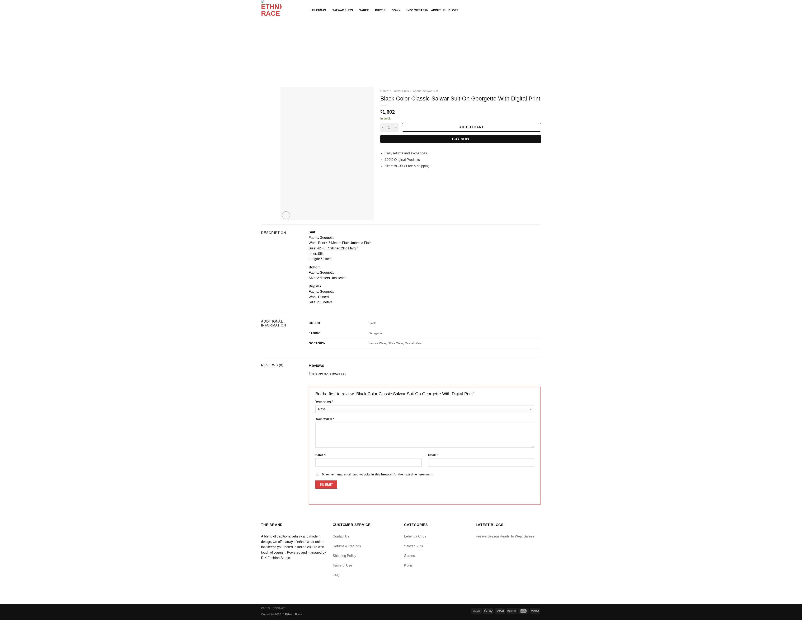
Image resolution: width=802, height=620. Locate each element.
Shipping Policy (344, 556)
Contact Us (341, 536)
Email (433, 454)
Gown (396, 10)
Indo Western (417, 10)
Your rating (324, 401)
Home (384, 91)
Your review (324, 419)
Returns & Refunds (347, 546)
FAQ (336, 575)
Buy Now (460, 139)
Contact (279, 608)
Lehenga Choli (415, 536)
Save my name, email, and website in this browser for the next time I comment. (377, 474)
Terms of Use (342, 565)
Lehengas (318, 10)
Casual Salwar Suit (425, 91)
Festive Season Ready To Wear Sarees (505, 536)
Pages (265, 608)
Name (320, 454)
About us (438, 10)
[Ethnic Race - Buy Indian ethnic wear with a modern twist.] (282, 10)
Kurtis (380, 10)
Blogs (453, 10)
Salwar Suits (342, 10)
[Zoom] (286, 215)
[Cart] (539, 10)
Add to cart (471, 127)
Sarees (409, 556)
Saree (364, 10)
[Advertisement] (401, 52)
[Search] (525, 10)
